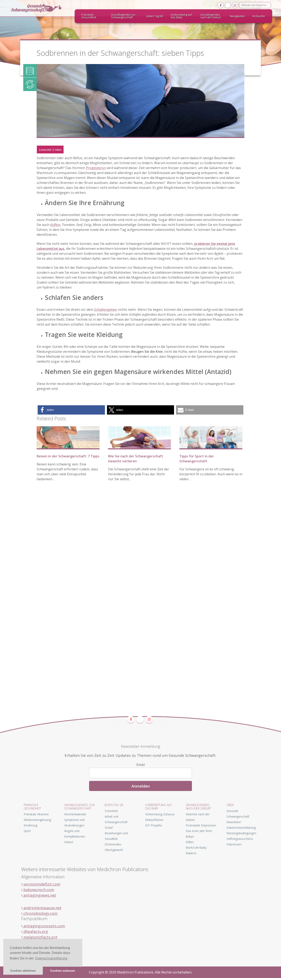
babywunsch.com (38, 889)
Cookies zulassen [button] (62, 970)
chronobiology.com (40, 913)
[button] (71, 410)
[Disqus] (140, 548)
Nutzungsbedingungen (241, 833)
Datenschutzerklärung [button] (51, 958)
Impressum (234, 844)
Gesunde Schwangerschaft (40, 8)
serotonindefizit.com (41, 884)
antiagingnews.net (39, 895)
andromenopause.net (42, 907)
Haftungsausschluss (239, 839)
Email (140, 764)
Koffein (55, 224)
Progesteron (96, 168)
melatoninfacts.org (39, 937)
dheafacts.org (35, 931)
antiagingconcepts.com (43, 925)
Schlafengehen (105, 309)
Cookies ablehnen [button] (23, 970)
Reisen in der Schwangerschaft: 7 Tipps (68, 456)
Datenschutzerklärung (241, 828)
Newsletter (233, 822)
